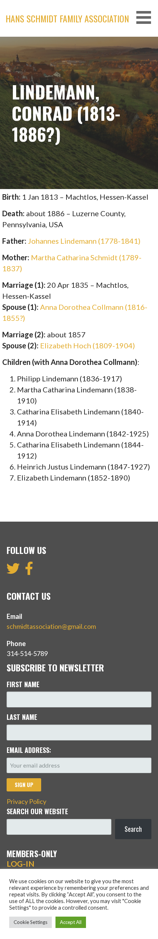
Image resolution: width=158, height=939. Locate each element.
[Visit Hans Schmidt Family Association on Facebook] (29, 571)
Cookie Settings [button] (30, 922)
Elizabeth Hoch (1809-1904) (87, 345)
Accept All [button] (71, 922)
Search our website (37, 811)
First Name (23, 684)
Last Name (22, 717)
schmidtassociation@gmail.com (51, 626)
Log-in (21, 864)
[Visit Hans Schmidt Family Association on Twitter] (13, 571)
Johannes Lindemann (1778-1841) (84, 240)
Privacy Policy (26, 801)
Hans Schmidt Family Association (67, 18)
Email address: (29, 750)
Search (133, 829)
